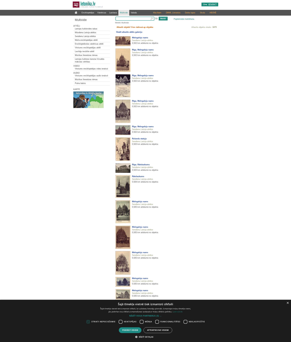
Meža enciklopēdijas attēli (86, 40)
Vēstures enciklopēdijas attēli (88, 47)
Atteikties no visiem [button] (158, 330)
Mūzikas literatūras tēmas (86, 55)
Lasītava (113, 13)
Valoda (134, 13)
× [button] (287, 303)
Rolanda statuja (139, 139)
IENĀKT (212, 4)
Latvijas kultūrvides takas (86, 29)
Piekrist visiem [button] (130, 330)
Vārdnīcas (101, 13)
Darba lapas (190, 13)
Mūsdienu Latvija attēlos (85, 32)
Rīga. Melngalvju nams (143, 50)
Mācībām (157, 13)
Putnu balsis (80, 83)
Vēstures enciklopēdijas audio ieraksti (91, 76)
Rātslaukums (138, 176)
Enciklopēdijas (88, 13)
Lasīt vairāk (177, 311)
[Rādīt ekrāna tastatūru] (156, 18)
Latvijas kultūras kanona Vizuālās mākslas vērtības (89, 60)
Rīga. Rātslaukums (141, 164)
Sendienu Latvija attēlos (85, 36)
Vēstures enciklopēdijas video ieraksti (91, 69)
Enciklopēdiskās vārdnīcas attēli (89, 44)
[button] (145, 315)
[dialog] (145, 321)
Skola (202, 13)
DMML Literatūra (173, 13)
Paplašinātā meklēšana (184, 19)
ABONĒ (212, 13)
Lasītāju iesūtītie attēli (84, 51)
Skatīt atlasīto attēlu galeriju (129, 32)
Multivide (124, 13)
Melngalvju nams (140, 38)
